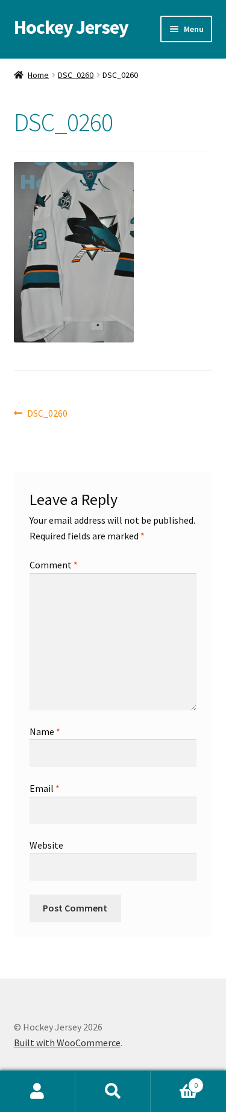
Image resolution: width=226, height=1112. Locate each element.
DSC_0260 (75, 74)
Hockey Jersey (71, 27)
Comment (54, 565)
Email (45, 788)
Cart (174, 1081)
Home (38, 74)
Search (113, 1091)
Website (46, 845)
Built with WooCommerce (67, 1042)
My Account (37, 1091)
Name (45, 731)
